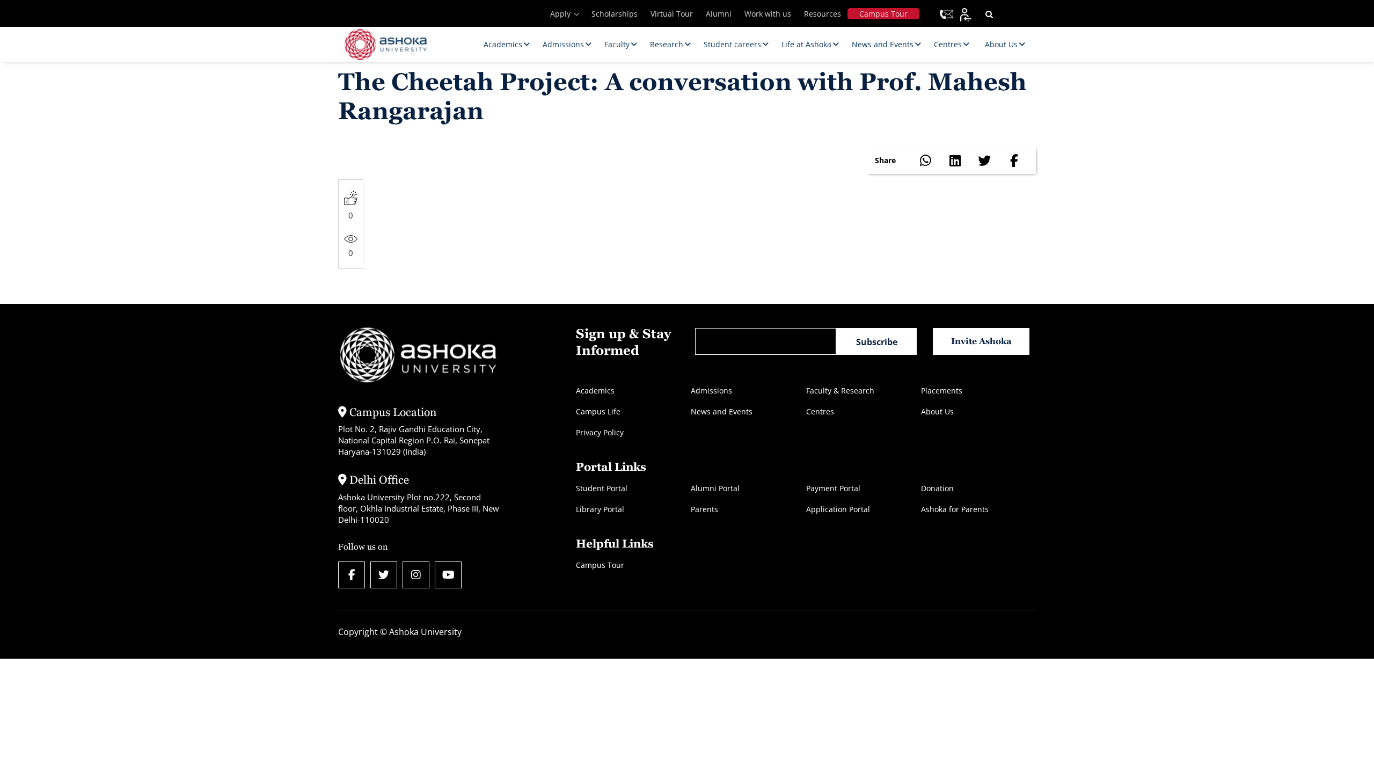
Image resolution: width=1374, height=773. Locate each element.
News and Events (721, 411)
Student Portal (601, 488)
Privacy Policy (600, 432)
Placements (941, 390)
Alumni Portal (715, 488)
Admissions (711, 390)
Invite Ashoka (981, 341)
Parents (704, 509)
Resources (822, 14)
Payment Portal (833, 488)
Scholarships (614, 14)
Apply (560, 14)
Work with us (767, 14)
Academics (595, 390)
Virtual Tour (672, 14)
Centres (820, 411)
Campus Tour (883, 14)
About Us (937, 411)
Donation (937, 488)
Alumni (719, 14)
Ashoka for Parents (955, 509)
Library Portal (600, 509)
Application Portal (838, 509)
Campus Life (598, 411)
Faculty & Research (840, 390)
